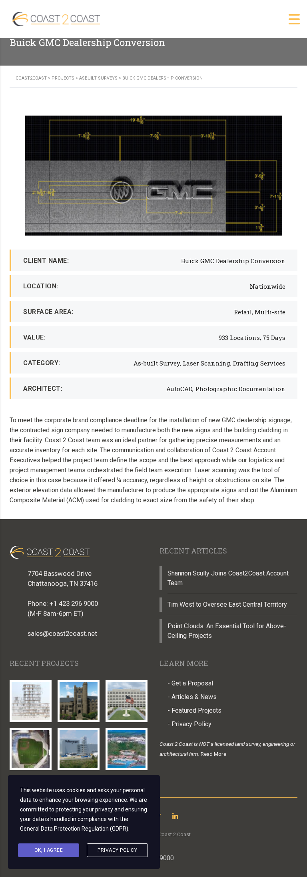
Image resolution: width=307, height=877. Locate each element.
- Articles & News (192, 697)
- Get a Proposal (190, 683)
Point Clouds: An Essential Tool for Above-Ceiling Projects (226, 630)
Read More (213, 754)
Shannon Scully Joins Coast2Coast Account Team (228, 578)
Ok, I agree (48, 850)
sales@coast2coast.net (62, 633)
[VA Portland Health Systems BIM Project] (31, 698)
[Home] (56, 18)
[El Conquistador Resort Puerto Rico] (126, 746)
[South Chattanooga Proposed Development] (31, 746)
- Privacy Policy (189, 724)
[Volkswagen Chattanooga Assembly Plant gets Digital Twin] (78, 746)
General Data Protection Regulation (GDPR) (74, 828)
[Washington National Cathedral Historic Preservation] (78, 698)
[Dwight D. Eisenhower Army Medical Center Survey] (126, 698)
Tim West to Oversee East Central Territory (227, 604)
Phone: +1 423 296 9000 (63, 603)
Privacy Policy (117, 850)
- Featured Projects (194, 710)
